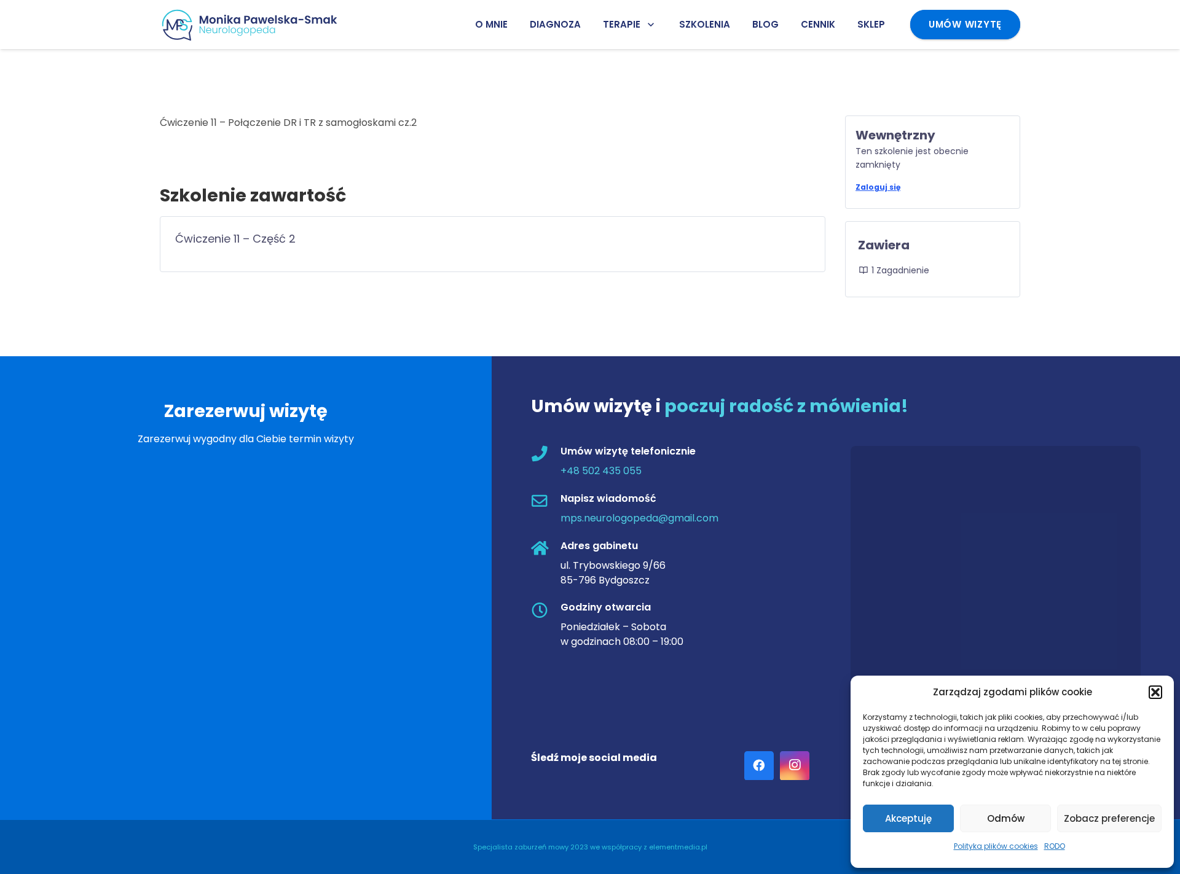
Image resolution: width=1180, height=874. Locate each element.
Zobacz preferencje (1109, 818)
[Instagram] (794, 766)
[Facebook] (759, 766)
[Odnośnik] (254, 25)
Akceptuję (908, 818)
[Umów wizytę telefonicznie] (545, 455)
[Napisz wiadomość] (545, 503)
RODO (1054, 846)
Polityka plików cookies (996, 846)
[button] (1155, 692)
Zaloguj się (878, 187)
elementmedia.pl (678, 847)
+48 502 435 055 (601, 471)
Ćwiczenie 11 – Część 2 (235, 238)
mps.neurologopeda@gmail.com (639, 519)
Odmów (1006, 818)
